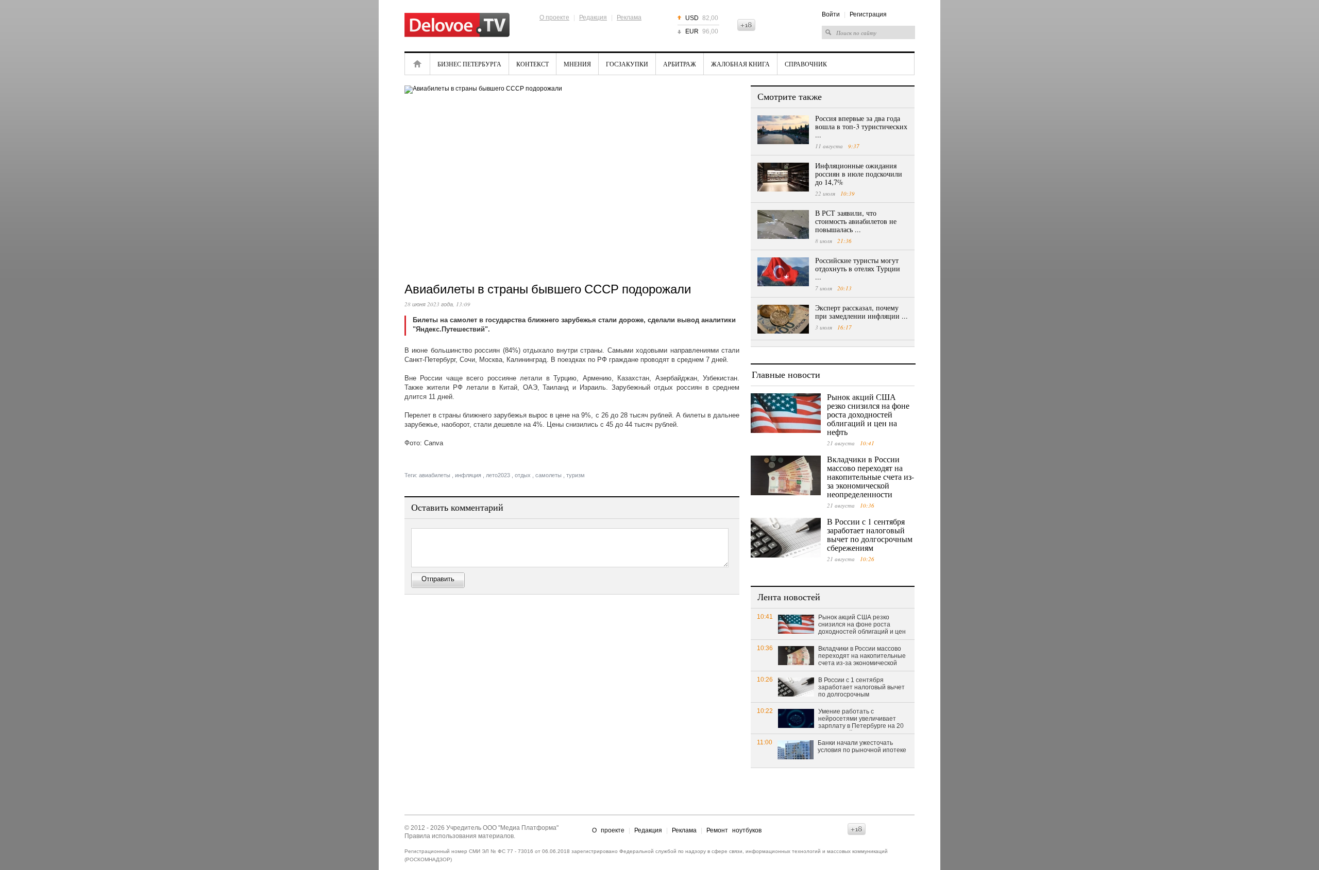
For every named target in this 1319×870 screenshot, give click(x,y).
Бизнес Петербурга (469, 64)
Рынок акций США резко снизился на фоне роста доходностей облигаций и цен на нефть (868, 414)
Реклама (629, 17)
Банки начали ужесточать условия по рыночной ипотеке (862, 746)
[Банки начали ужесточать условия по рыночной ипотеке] (795, 749)
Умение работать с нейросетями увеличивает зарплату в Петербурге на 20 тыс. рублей (861, 719)
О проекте (554, 17)
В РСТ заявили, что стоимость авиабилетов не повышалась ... (856, 221)
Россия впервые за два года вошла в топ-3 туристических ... (861, 126)
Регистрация (868, 14)
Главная (417, 64)
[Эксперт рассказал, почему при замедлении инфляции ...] (783, 319)
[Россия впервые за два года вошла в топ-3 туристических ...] (783, 129)
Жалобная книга (740, 64)
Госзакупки (627, 64)
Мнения (577, 64)
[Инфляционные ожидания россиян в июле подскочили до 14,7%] (783, 177)
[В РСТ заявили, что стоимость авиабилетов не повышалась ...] (783, 224)
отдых (523, 475)
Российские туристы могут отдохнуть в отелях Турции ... (857, 268)
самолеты (548, 475)
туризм (575, 475)
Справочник (806, 64)
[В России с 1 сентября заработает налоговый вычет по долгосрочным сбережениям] (786, 538)
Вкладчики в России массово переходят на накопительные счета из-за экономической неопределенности (870, 476)
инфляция (468, 475)
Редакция (593, 17)
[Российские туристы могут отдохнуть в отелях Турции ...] (783, 271)
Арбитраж (679, 64)
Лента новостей (788, 596)
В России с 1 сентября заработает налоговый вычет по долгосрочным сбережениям (869, 534)
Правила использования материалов (459, 836)
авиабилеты (434, 475)
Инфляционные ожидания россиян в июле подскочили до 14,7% (858, 174)
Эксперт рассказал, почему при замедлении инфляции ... (861, 312)
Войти (831, 14)
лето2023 (498, 475)
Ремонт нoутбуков (734, 830)
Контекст (532, 64)
